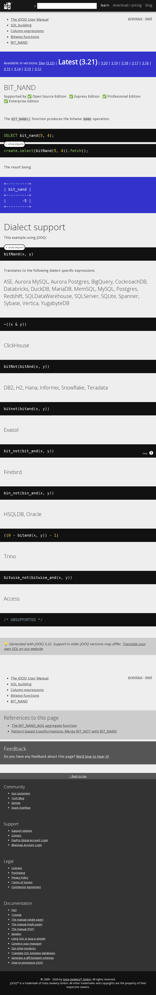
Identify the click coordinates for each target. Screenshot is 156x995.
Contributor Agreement (26, 887)
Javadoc (16, 934)
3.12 (38, 69)
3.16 (145, 63)
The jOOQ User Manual (30, 19)
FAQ (14, 910)
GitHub (15, 803)
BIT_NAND (19, 42)
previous (135, 18)
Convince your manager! (26, 943)
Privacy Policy (19, 877)
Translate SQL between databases (33, 953)
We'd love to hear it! (92, 756)
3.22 (50, 63)
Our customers (20, 793)
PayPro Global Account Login (29, 840)
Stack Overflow (20, 807)
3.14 (17, 69)
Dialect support (34, 227)
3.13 (27, 69)
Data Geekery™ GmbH (77, 979)
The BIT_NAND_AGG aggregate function (44, 725)
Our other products (23, 948)
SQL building (21, 25)
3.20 (104, 63)
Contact (16, 835)
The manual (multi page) (26, 924)
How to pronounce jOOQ (27, 962)
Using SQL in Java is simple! (28, 938)
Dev (42, 63)
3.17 (135, 63)
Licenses (16, 868)
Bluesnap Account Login (26, 845)
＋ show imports (14, 144)
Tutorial (16, 915)
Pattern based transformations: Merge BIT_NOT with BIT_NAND (64, 731)
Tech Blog (17, 798)
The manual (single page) (27, 919)
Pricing (127, 5)
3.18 (125, 63)
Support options (21, 830)
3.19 (114, 63)
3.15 (7, 69)
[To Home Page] (8, 9)
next (148, 18)
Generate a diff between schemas (32, 958)
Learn (105, 5)
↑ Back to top (78, 776)
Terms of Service (22, 882)
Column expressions (27, 31)
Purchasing (18, 873)
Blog (148, 5)
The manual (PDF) (22, 929)
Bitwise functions (25, 36)
